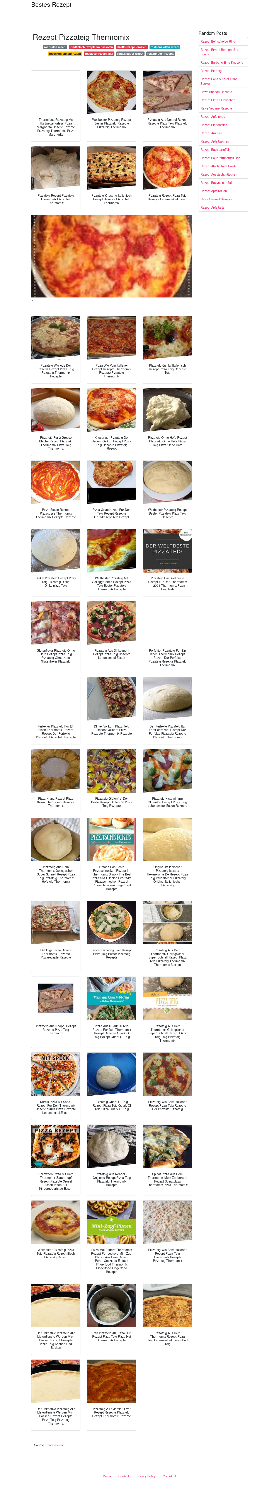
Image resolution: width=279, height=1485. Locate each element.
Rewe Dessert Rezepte (216, 199)
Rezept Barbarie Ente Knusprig (222, 62)
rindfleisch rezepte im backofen (91, 47)
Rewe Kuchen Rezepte (216, 92)
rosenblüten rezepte (160, 53)
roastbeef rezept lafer (99, 53)
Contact (123, 1476)
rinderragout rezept (130, 53)
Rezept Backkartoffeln (216, 149)
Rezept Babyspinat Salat (217, 182)
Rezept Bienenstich (214, 125)
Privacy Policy (145, 1476)
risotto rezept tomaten (131, 47)
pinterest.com (56, 1445)
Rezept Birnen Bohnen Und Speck (219, 51)
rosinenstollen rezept (165, 47)
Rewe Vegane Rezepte (216, 108)
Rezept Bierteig (211, 70)
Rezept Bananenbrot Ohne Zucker (219, 81)
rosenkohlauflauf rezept (65, 53)
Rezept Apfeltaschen (215, 141)
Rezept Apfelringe (213, 116)
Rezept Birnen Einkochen (218, 100)
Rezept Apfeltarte (213, 207)
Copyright (169, 1476)
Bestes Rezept (51, 4)
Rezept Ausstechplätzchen (219, 174)
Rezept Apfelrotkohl (214, 191)
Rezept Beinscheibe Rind (218, 41)
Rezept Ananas (211, 133)
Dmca (107, 1476)
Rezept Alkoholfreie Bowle (218, 166)
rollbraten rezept (55, 47)
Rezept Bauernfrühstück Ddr (220, 158)
